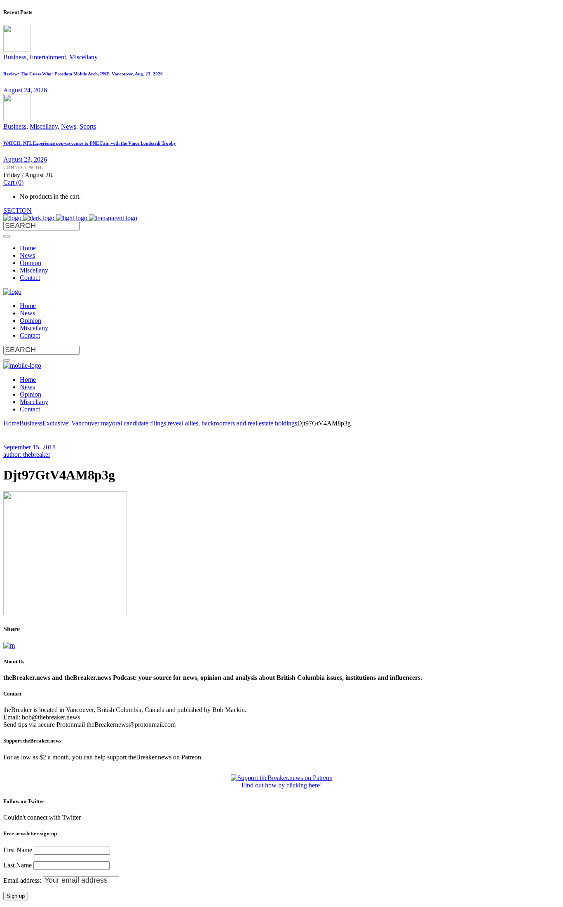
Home (11, 423)
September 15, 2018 (29, 447)
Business (14, 57)
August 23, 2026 (25, 159)
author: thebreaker (26, 454)
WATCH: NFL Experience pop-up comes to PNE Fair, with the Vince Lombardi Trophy (89, 143)
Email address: (23, 880)
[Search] (6, 236)
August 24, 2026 (25, 90)
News (68, 126)
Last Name (17, 865)
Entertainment (48, 57)
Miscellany (83, 57)
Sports (88, 126)
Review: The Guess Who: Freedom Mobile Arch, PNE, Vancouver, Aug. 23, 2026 (83, 73)
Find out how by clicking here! (282, 785)
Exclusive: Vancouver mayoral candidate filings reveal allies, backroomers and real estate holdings (169, 423)
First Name (17, 849)
